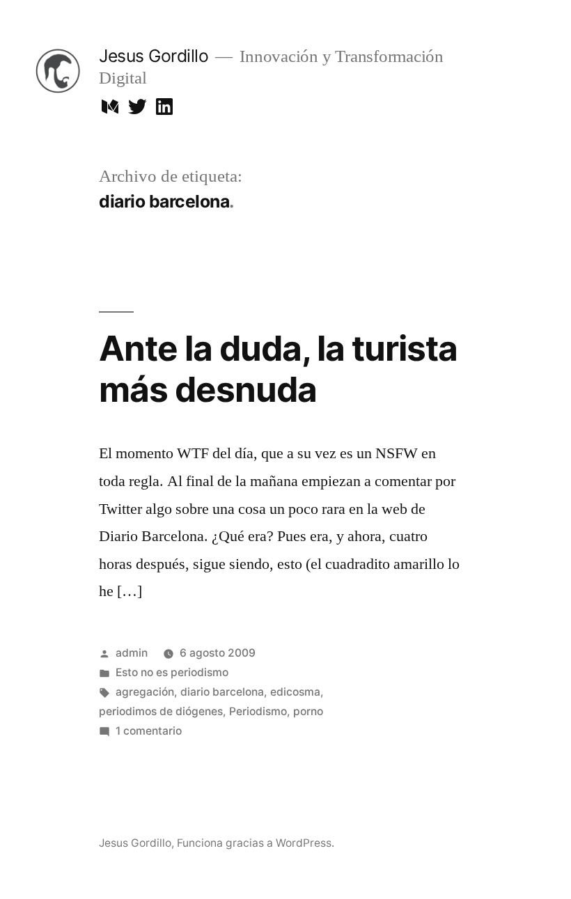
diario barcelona (222, 691)
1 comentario (149, 730)
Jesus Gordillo (153, 55)
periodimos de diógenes (161, 711)
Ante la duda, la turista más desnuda (278, 368)
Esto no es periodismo (172, 672)
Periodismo (258, 711)
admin (132, 652)
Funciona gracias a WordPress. (255, 843)
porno (308, 711)
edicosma (295, 691)
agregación (145, 691)
